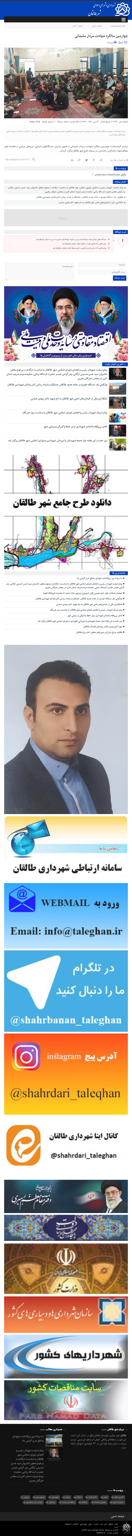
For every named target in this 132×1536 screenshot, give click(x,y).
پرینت (110, 42)
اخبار (74, 26)
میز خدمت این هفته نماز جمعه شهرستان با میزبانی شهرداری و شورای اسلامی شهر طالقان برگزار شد (57, 440)
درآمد (68, 1497)
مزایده (26, 1497)
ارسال (120, 42)
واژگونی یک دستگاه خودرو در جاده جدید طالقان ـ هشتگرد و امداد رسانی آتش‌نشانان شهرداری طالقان (80, 197)
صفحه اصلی (97, 26)
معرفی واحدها (100, 1502)
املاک (79, 1497)
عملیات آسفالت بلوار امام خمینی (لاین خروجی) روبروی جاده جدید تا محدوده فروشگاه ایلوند (82, 593)
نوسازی (52, 1502)
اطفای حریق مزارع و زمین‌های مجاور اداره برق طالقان (99, 632)
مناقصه (84, 1502)
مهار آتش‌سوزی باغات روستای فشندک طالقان (102, 627)
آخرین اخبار (118, 1497)
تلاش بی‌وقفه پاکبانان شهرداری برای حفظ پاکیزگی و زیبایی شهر (75, 426)
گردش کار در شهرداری (34, 1502)
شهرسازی (55, 1497)
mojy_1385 (35, 121)
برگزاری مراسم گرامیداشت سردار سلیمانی (110, 174)
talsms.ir (101, 1532)
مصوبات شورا (118, 1502)
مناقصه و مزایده (68, 1502)
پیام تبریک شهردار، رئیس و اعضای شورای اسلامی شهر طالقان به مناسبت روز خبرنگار (64, 412)
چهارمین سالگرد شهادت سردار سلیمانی (101, 36)
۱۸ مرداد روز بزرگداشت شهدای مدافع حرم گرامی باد (99, 578)
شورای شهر (40, 1497)
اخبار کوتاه (93, 1497)
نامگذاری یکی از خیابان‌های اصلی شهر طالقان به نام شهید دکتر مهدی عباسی (91, 202)
